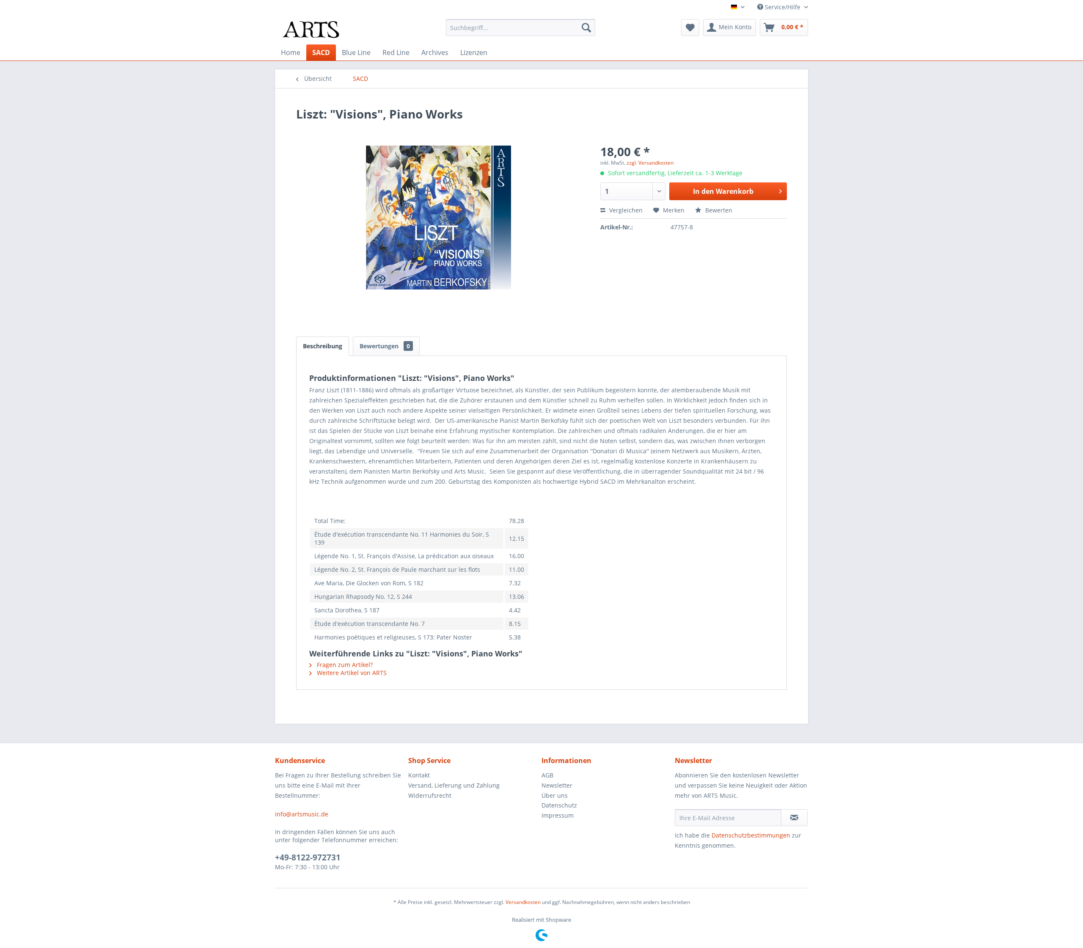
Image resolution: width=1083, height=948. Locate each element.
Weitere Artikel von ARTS (351, 673)
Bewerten (718, 210)
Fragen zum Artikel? (344, 665)
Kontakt (419, 775)
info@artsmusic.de (301, 814)
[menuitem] (520, 27)
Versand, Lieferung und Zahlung (454, 785)
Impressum (558, 815)
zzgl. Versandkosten (650, 162)
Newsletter (557, 785)
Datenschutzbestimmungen (751, 835)
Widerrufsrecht (429, 795)
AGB (547, 775)
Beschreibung (322, 346)
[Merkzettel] (690, 27)
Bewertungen (385, 346)
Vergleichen (625, 210)
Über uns (555, 795)
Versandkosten (523, 902)
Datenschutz (559, 805)
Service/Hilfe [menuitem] (782, 7)
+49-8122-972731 (308, 857)
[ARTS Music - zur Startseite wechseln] (311, 29)
